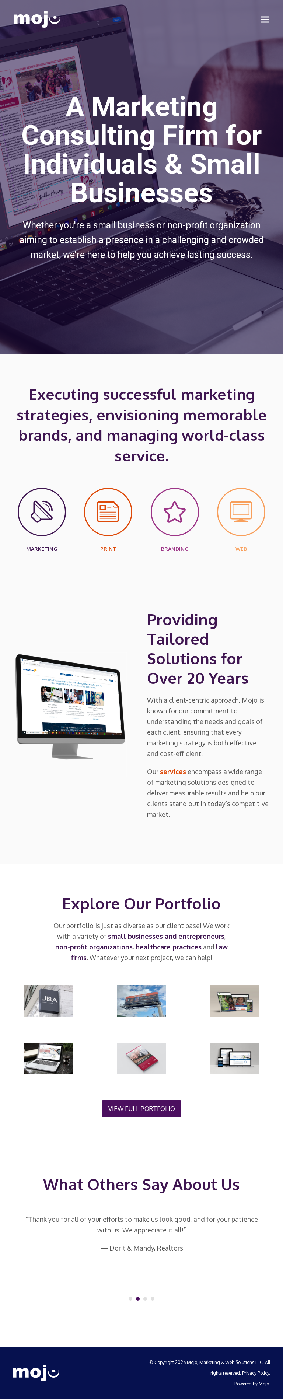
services (173, 771)
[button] (265, 19)
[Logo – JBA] (48, 1000)
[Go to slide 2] (138, 1299)
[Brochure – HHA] (141, 1058)
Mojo (264, 1383)
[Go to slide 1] (130, 1299)
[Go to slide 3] (145, 1299)
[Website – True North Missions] (234, 1000)
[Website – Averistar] (234, 1058)
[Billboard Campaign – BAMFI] (141, 1000)
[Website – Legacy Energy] (48, 1058)
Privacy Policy (255, 1373)
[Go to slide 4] (152, 1299)
